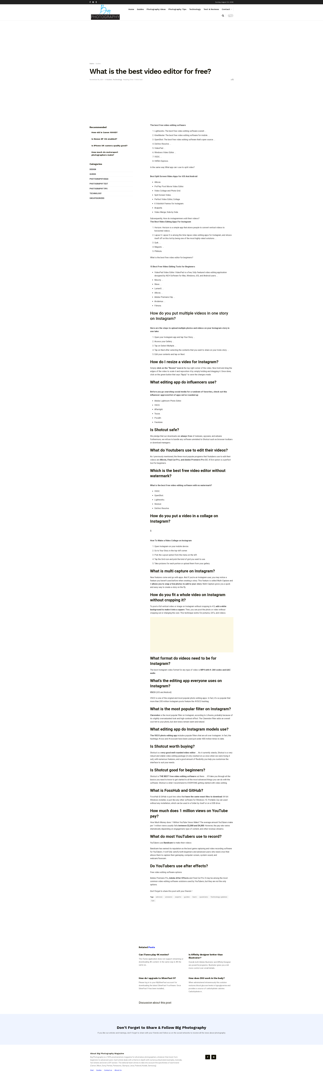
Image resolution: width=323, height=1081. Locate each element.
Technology (195, 9)
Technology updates (219, 897)
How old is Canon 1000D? (104, 132)
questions (204, 897)
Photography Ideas (156, 9)
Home (131, 9)
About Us (118, 1070)
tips (152, 901)
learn (195, 897)
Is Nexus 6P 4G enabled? (104, 139)
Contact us (108, 1070)
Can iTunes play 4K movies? (154, 954)
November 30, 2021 (97, 80)
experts (178, 897)
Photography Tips (177, 9)
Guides (140, 9)
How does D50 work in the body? (207, 978)
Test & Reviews (211, 9)
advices (159, 897)
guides (187, 897)
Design (93, 169)
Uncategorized (97, 198)
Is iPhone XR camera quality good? (109, 145)
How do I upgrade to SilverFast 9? (157, 978)
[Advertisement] (161, 42)
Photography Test (99, 184)
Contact (226, 9)
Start (92, 1070)
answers (168, 897)
